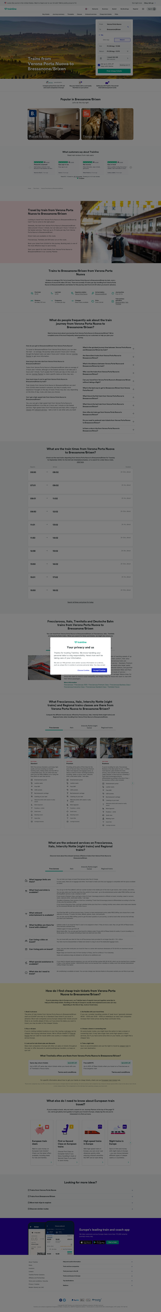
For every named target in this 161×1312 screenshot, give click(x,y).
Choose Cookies (83, 670)
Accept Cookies (99, 670)
